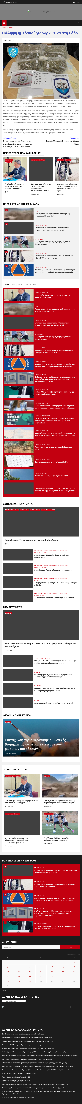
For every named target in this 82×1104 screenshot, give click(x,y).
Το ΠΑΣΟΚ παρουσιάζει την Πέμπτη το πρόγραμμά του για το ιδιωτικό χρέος (55, 393)
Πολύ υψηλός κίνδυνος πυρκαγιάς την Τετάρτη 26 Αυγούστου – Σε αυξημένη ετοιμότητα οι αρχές (55, 365)
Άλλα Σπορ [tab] (31, 285)
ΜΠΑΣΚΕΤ (8, 613)
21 (52, 976)
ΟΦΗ (53, 509)
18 (19, 976)
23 (74, 976)
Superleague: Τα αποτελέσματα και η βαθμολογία (31, 540)
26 (30, 981)
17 (8, 976)
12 (30, 972)
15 (63, 972)
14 (52, 972)
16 (74, 972)
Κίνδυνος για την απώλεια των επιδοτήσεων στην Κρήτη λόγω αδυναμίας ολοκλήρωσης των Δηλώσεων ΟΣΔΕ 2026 (55, 379)
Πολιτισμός (46, 416)
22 (63, 976)
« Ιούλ (4, 990)
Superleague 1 (35, 509)
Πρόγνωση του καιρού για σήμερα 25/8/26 (51, 476)
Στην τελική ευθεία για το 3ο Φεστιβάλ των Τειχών (18, 1097)
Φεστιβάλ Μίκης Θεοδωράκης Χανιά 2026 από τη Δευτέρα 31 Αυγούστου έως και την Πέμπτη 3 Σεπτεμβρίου (54, 420)
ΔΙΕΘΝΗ (37, 211)
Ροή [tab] (7, 285)
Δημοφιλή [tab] (18, 285)
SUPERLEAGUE (39, 239)
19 (30, 976)
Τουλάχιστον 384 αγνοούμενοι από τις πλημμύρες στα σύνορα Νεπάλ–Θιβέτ (55, 310)
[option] (41, 215)
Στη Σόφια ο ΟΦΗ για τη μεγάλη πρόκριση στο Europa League (56, 839)
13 (41, 972)
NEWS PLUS (5, 28)
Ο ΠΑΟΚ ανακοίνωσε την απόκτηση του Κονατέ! (53, 703)
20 (41, 976)
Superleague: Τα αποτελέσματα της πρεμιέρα (52, 570)
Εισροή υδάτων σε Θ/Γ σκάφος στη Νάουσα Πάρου (62, 141)
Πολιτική (8, 162)
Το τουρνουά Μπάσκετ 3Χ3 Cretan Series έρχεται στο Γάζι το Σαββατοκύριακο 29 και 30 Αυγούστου (55, 489)
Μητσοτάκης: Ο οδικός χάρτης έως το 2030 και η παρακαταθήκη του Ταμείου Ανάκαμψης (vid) (33, 1088)
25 (19, 981)
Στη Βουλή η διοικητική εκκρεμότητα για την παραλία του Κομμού (14, 186)
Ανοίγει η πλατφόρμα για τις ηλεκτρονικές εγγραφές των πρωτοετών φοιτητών (41, 187)
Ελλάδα (11, 28)
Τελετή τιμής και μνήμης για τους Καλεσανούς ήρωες (19, 1073)
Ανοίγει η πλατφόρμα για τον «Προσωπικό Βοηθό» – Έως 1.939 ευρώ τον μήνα (67, 187)
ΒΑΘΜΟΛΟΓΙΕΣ (45, 509)
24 (8, 981)
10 (8, 972)
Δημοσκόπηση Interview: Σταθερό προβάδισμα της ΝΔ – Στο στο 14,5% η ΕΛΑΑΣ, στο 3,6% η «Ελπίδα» (55, 434)
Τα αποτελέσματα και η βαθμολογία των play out (54, 598)
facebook (76, 2)
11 (19, 972)
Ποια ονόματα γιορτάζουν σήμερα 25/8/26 (51, 462)
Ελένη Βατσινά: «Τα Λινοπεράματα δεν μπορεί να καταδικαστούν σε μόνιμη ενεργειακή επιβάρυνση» (55, 407)
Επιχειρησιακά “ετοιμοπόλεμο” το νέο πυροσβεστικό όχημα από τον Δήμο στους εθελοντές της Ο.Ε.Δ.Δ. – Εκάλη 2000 (18, 142)
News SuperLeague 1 (12, 509)
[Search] (78, 23)
